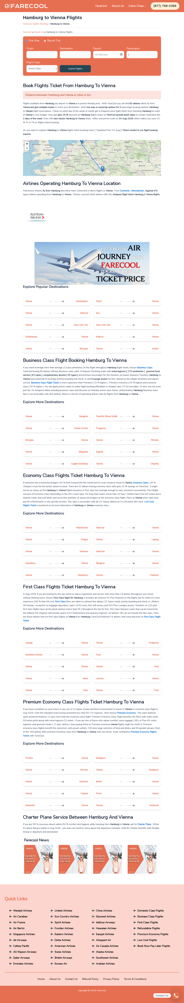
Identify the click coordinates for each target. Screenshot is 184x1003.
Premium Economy (126, 712)
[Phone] (176, 995)
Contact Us (71, 979)
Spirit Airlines (62, 922)
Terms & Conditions (135, 979)
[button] (82, 141)
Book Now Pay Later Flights (153, 946)
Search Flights (75, 68)
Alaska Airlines (104, 952)
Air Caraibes (20, 916)
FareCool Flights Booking (35, 23)
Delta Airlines (63, 940)
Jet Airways (20, 940)
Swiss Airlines (63, 952)
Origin (29, 48)
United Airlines (63, 910)
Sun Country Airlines (67, 916)
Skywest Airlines (105, 916)
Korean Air (61, 963)
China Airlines (104, 910)
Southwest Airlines (107, 957)
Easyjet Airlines (105, 934)
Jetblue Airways (105, 922)
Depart (97, 48)
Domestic (125, 190)
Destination (66, 48)
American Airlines (65, 946)
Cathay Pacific (21, 946)
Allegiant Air (103, 940)
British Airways (63, 957)
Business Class (144, 367)
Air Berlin (18, 928)
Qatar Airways (21, 957)
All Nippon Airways (24, 952)
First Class (60, 601)
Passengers (133, 48)
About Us (118, 6)
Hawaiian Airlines (106, 928)
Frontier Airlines (64, 928)
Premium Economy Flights (152, 934)
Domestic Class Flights (150, 910)
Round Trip (53, 40)
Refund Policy (90, 979)
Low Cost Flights (147, 940)
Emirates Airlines (23, 963)
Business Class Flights (150, 916)
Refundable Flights (148, 928)
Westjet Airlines (22, 910)
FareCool (101, 6)
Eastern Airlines (64, 934)
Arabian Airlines (105, 963)
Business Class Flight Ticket (45, 382)
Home (41, 979)
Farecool (27, 32)
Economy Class (140, 482)
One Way (34, 40)
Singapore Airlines (24, 934)
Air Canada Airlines (107, 946)
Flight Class (33, 62)
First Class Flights (147, 922)
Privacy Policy (111, 979)
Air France (19, 922)
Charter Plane (144, 824)
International (137, 190)
